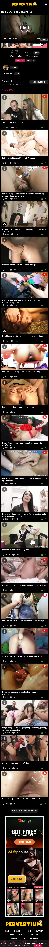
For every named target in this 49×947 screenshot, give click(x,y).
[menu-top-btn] (2, 4)
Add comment (39, 82)
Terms (11, 935)
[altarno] (6, 67)
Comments (7, 81)
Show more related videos (24, 811)
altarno (14, 67)
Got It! (37, 946)
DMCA (21, 935)
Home (6, 931)
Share (29, 60)
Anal (17, 73)
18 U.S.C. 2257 (34, 935)
